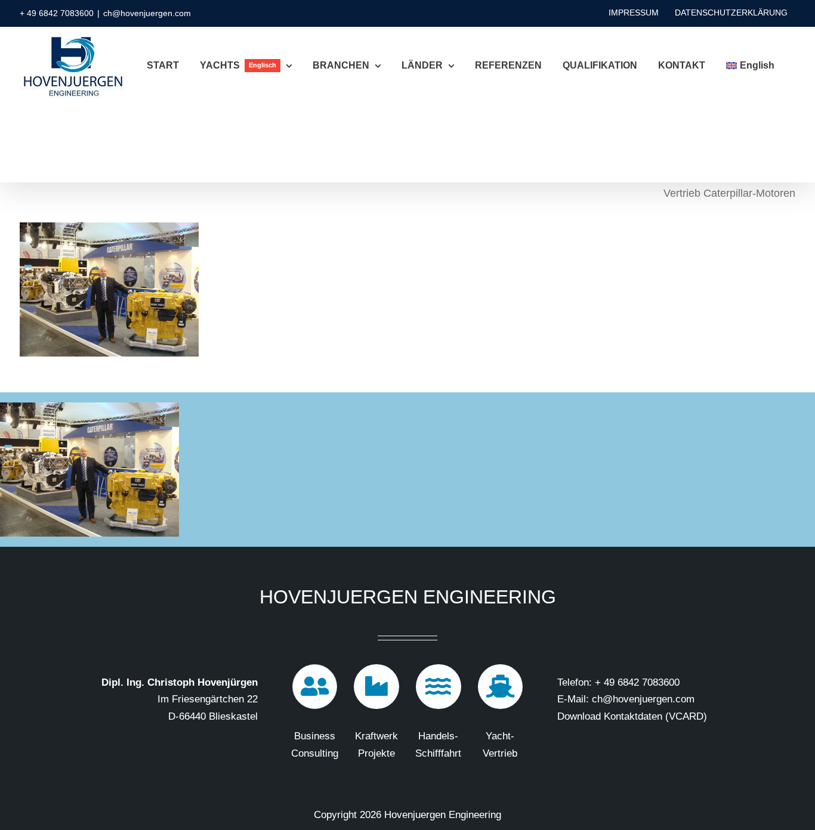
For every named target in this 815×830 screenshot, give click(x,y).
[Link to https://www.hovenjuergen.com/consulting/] (315, 687)
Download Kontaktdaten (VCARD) (632, 716)
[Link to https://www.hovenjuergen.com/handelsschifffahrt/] (438, 687)
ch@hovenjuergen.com (147, 13)
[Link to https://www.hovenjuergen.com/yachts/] (500, 687)
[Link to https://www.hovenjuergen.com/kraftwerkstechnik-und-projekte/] (376, 687)
